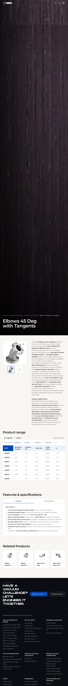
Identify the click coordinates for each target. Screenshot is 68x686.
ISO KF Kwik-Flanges (10, 635)
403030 (6, 457)
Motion (5, 678)
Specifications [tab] (49, 501)
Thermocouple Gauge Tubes (12, 659)
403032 (6, 466)
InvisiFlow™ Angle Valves (33, 628)
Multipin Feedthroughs (54, 658)
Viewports (28, 658)
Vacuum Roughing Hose (54, 625)
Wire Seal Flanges (9, 633)
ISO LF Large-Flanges (10, 638)
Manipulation (29, 678)
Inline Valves (29, 631)
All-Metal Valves (30, 633)
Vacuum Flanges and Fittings (12, 315)
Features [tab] (18, 501)
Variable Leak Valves (31, 636)
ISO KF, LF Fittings (9, 641)
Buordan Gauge (8, 656)
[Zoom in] (23, 344)
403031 (6, 461)
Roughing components (54, 620)
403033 (6, 470)
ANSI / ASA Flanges (9, 643)
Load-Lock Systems (31, 684)
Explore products (57, 594)
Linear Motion (7, 684)
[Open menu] (63, 3)
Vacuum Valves (30, 620)
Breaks (48, 683)
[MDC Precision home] (7, 3)
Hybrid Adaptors (8, 649)
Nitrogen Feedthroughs (54, 674)
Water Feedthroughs (53, 671)
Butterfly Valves (30, 639)
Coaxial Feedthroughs (53, 661)
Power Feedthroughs (53, 668)
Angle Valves (29, 625)
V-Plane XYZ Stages (31, 681)
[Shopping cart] (59, 3)
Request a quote (37, 594)
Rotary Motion (7, 681)
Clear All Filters (59, 438)
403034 (6, 474)
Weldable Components (10, 646)
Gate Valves (28, 623)
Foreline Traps (51, 623)
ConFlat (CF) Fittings (31, 315)
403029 (6, 453)
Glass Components (31, 661)
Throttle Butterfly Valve (32, 641)
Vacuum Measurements (11, 653)
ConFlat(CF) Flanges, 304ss (12, 625)
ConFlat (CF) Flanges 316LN (12, 627)
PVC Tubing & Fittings (53, 633)
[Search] (55, 3)
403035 (6, 478)
